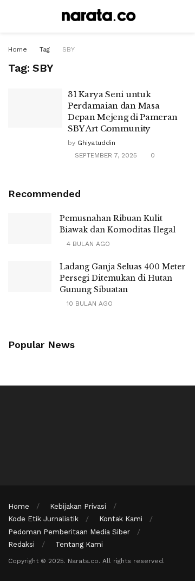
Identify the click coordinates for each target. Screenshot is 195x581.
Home (17, 49)
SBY (68, 49)
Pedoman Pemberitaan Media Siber (69, 532)
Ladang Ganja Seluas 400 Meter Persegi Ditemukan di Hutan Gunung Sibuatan (123, 278)
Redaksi (21, 544)
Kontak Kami (120, 519)
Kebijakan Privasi (78, 506)
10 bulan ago (88, 303)
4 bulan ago (87, 244)
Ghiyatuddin (96, 143)
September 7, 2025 (105, 155)
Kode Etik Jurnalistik (43, 519)
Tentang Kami (79, 544)
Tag (45, 49)
